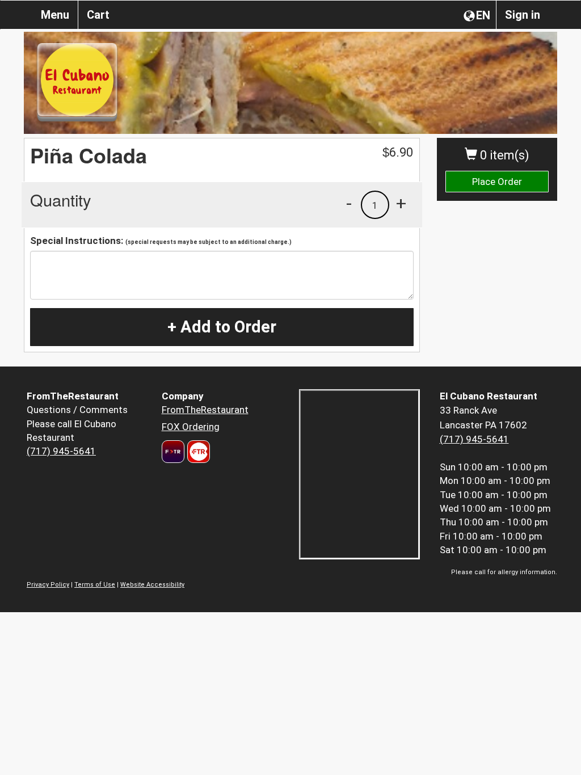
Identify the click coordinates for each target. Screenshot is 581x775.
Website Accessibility (152, 584)
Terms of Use (94, 584)
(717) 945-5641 (61, 451)
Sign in (522, 15)
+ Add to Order (221, 326)
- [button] (349, 203)
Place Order (497, 181)
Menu (55, 15)
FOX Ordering (191, 426)
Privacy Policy (48, 584)
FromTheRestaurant (205, 409)
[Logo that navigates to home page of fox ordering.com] (197, 451)
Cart (98, 15)
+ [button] (401, 203)
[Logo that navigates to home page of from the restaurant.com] (173, 451)
